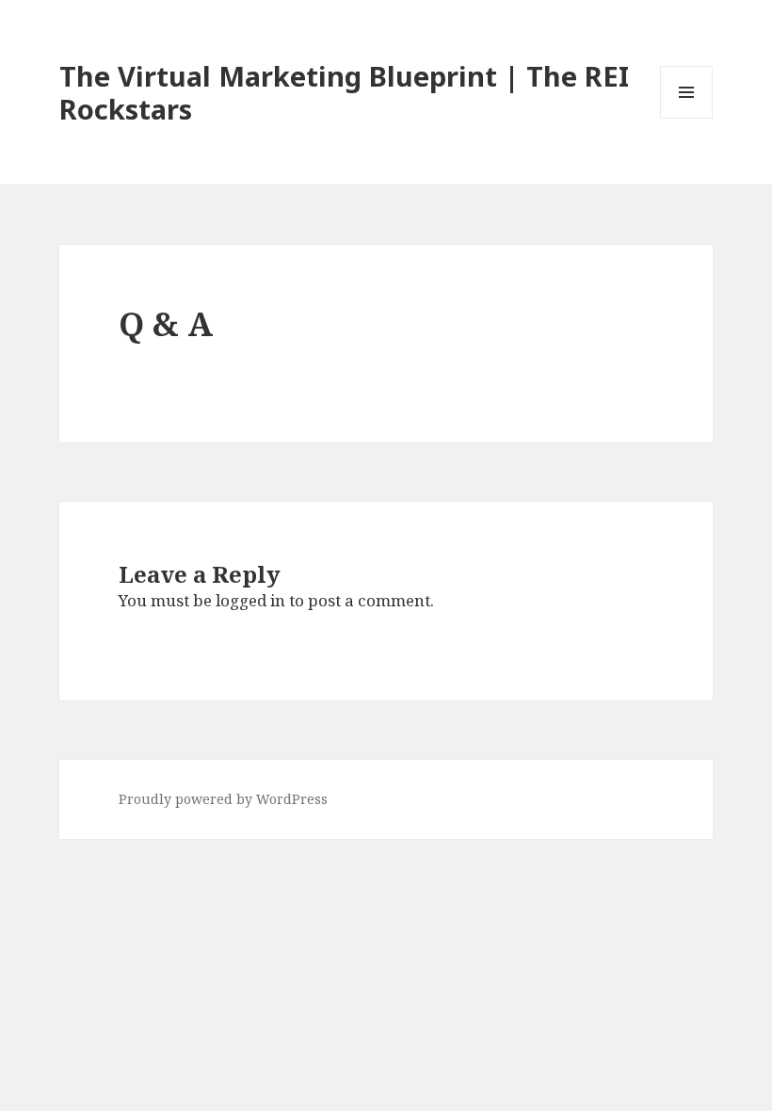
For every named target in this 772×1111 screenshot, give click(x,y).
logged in (250, 600)
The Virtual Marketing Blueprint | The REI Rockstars (344, 92)
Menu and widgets (687, 118)
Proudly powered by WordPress (223, 799)
